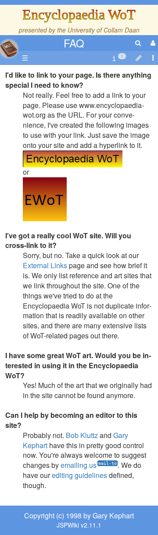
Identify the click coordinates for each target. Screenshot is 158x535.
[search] (138, 42)
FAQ (74, 42)
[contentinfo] (119, 58)
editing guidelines (79, 475)
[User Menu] (152, 42)
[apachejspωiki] (9, 46)
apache (9, 48)
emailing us (79, 465)
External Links (45, 265)
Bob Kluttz (82, 435)
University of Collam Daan (104, 29)
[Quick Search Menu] (138, 42)
